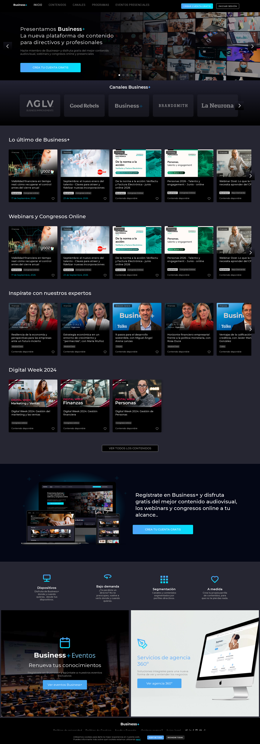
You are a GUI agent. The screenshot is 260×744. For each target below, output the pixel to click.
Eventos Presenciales (133, 4)
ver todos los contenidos (130, 448)
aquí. (138, 739)
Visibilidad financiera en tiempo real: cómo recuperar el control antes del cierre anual (31, 184)
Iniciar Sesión (228, 6)
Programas (100, 4)
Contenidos (57, 4)
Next (252, 46)
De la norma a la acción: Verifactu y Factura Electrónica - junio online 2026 (136, 184)
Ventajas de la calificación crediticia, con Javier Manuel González (237, 338)
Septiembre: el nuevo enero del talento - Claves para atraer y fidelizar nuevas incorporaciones (83, 184)
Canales (79, 4)
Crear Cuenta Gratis (197, 6)
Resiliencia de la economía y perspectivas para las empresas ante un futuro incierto (31, 338)
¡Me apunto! (36, 63)
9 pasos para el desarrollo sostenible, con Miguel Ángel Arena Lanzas (133, 338)
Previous (7, 46)
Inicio (38, 4)
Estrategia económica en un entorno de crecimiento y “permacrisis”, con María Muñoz (83, 338)
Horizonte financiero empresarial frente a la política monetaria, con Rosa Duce (189, 338)
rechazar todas (175, 737)
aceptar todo (155, 737)
